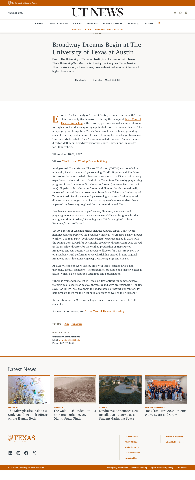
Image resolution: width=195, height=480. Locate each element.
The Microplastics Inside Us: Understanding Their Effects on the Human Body (28, 414)
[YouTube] (175, 12)
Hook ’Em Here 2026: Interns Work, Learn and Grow (165, 412)
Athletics (132, 23)
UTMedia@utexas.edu (69, 340)
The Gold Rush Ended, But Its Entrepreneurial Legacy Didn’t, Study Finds (75, 414)
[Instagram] (180, 12)
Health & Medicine (58, 23)
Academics (92, 23)
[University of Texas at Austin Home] (22, 3)
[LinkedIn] (186, 12)
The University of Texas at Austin (29, 468)
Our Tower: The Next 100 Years (109, 30)
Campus (77, 23)
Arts (66, 324)
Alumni (88, 30)
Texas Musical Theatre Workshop (104, 311)
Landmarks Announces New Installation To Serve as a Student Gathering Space (118, 414)
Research (39, 23)
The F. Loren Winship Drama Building (84, 161)
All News (148, 23)
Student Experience (112, 23)
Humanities (76, 324)
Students (76, 30)
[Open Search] (159, 23)
